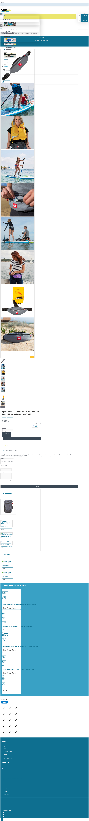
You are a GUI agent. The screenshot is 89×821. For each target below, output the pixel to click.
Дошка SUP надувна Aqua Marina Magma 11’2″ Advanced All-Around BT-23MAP (17, 626)
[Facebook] (4, 800)
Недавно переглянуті (8, 585)
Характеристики (9, 450)
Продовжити (39, 486)
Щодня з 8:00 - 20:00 (6, 777)
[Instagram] (4, 803)
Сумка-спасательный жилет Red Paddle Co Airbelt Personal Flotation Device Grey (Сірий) (19, 604)
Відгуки (15, 450)
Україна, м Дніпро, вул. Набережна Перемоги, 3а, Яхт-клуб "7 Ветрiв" (13, 779)
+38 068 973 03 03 (5, 766)
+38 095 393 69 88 (5, 767)
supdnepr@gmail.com (6, 780)
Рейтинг (2, 481)
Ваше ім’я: (2, 467)
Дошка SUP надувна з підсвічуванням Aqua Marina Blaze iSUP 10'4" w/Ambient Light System (20, 646)
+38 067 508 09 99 (5, 764)
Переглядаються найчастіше (20, 585)
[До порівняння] (6, 516)
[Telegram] (4, 806)
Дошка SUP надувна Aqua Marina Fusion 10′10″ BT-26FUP (13, 688)
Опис (4, 450)
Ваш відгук (2, 472)
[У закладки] (2, 516)
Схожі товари (7, 554)
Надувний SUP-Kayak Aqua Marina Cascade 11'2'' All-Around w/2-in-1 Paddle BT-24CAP (18, 669)
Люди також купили (7, 493)
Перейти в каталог (15, 3)
